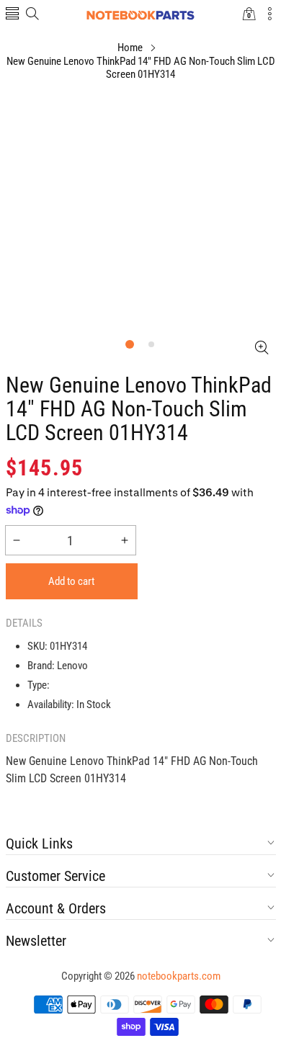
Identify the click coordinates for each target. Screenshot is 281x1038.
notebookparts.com (178, 976)
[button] (12, 14)
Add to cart (71, 581)
